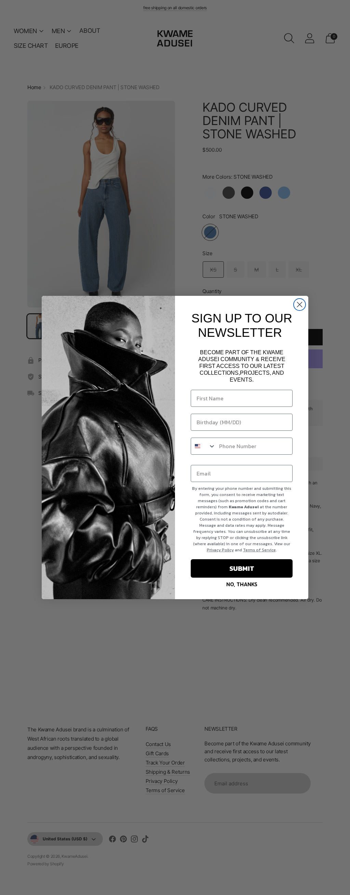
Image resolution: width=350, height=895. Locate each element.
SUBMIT (241, 568)
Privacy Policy (220, 550)
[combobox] (203, 446)
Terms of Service (259, 550)
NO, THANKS (241, 584)
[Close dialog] (300, 305)
